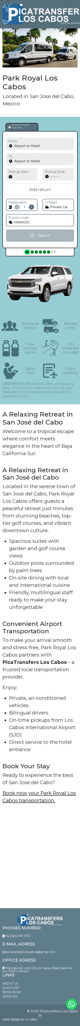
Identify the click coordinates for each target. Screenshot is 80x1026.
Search (44, 235)
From (12, 141)
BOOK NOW (11, 992)
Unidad (51, 202)
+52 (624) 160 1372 (17, 936)
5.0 (53, 252)
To (10, 156)
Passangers (17, 202)
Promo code (18, 218)
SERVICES (10, 996)
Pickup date (18, 172)
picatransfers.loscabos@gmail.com (30, 952)
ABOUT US (10, 983)
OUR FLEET (11, 988)
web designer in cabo (19, 1019)
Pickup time (55, 172)
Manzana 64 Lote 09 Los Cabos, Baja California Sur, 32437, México (37, 969)
